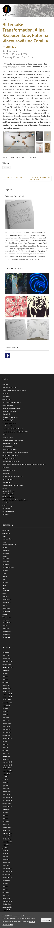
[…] (41, 259)
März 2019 (6, 685)
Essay (4, 573)
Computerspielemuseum (10, 423)
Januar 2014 (6, 865)
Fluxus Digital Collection (10, 449)
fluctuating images (8, 446)
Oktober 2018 (7, 700)
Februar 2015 (7, 827)
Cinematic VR (6, 414)
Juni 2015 (5, 815)
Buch (4, 536)
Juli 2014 (5, 848)
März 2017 (6, 753)
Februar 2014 (7, 862)
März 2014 (6, 860)
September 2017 (7, 738)
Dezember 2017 (7, 729)
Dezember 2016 (7, 762)
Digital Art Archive (8, 438)
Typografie (6, 628)
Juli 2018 (5, 709)
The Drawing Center (8, 497)
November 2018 (7, 697)
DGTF (4, 435)
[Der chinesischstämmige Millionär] (38, 330)
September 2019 (7, 667)
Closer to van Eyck (8, 420)
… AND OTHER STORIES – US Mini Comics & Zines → (40, 178)
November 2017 (7, 732)
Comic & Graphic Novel (9, 544)
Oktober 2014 (7, 839)
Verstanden (46, 920)
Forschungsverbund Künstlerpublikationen (15, 452)
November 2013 (7, 871)
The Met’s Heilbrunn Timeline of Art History (15, 500)
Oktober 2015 (7, 803)
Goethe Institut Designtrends (11, 455)
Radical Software (8, 479)
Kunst (5, 20)
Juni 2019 (5, 676)
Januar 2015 (6, 830)
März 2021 (6, 655)
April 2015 (6, 821)
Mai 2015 (5, 818)
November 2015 (7, 800)
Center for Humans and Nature (12, 408)
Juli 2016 (5, 777)
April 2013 (6, 892)
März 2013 (6, 895)
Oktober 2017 (7, 735)
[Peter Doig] (16, 284)
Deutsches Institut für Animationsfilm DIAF (15, 432)
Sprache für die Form (9, 491)
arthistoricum (6, 399)
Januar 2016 (6, 794)
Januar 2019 (6, 691)
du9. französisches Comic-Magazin (13, 441)
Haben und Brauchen (9, 458)
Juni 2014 (5, 851)
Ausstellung (6, 533)
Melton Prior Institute (9, 470)
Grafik (4, 593)
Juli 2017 (5, 741)
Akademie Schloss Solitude (10, 387)
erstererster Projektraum (10, 444)
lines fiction (6, 467)
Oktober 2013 (7, 874)
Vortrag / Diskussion (8, 567)
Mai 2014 (5, 854)
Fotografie (6, 590)
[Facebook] (7, 355)
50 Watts (5, 384)
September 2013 (7, 877)
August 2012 (6, 910)
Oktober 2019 (7, 664)
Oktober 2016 (7, 768)
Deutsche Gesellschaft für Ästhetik (13, 429)
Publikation (6, 564)
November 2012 (7, 901)
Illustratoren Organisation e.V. (11, 461)
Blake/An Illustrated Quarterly (12, 402)
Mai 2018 (5, 715)
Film (4, 579)
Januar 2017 (6, 759)
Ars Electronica (7, 396)
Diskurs (5, 556)
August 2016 (6, 774)
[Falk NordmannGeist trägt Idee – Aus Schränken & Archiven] (38, 307)
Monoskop (6, 473)
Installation (6, 596)
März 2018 (6, 720)
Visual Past (6, 514)
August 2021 (6, 652)
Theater (5, 625)
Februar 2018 (7, 723)
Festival (5, 576)
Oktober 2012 (7, 904)
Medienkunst (6, 608)
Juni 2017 (5, 744)
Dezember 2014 (7, 833)
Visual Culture (7, 631)
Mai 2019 (5, 679)
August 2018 (6, 706)
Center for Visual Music (9, 411)
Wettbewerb (6, 637)
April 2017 (6, 750)
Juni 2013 (5, 886)
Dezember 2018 (7, 694)
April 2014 (6, 857)
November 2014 (7, 836)
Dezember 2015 (7, 797)
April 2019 (6, 682)
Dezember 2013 (7, 868)
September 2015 (7, 806)
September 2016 (7, 771)
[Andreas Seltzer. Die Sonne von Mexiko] (16, 307)
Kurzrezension (7, 622)
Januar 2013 (6, 898)
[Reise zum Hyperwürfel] (16, 330)
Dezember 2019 (7, 661)
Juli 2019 (5, 673)
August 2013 (6, 880)
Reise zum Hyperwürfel (14, 196)
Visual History (6, 509)
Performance (6, 611)
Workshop (6, 570)
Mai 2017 (5, 747)
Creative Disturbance (9, 426)
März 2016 (6, 788)
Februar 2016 (7, 792)
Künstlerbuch (6, 602)
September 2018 (7, 703)
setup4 (5, 488)
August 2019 (6, 670)
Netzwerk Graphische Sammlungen (13, 476)
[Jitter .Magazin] (27, 11)
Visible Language (7, 506)
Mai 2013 (5, 889)
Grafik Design (6, 550)
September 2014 (7, 842)
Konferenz (6, 561)
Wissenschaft (7, 617)
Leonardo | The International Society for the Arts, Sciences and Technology (24, 464)
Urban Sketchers (7, 503)
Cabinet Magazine (8, 405)
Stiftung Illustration (8, 494)
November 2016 (7, 765)
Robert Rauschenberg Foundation (13, 485)
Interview (5, 582)
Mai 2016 (5, 783)
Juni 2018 (5, 712)
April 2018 (6, 718)
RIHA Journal (6, 482)
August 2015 (6, 809)
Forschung (6, 558)
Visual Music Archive (8, 512)
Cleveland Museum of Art (10, 417)
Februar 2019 (7, 688)
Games (5, 547)
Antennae (5, 393)
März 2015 (6, 824)
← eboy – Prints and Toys (13, 177)
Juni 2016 (5, 780)
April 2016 (6, 786)
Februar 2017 (7, 756)
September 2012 (7, 907)
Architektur (6, 530)
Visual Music (6, 634)
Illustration (6, 553)
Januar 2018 (6, 726)
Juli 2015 (5, 812)
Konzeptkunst (7, 599)
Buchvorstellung (7, 539)
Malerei (5, 605)
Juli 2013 (5, 883)
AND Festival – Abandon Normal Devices (14, 390)
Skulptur (5, 614)
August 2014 (6, 845)
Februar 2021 (7, 658)
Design (5, 542)
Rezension (6, 620)
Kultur (4, 585)
